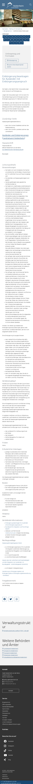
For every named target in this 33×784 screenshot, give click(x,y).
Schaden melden (7, 720)
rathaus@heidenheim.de (11, 679)
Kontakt (11, 690)
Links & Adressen (7, 722)
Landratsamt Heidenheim (11, 648)
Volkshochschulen (10, 533)
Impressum (4, 774)
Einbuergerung (12, 60)
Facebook (11, 741)
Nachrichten (5, 709)
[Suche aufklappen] (30, 4)
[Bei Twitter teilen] (10, 599)
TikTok (10, 750)
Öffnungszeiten (6, 704)
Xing (9, 759)
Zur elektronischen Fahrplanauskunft (12, 149)
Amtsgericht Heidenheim (11, 650)
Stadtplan (5, 715)
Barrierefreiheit (5, 778)
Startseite (5, 29)
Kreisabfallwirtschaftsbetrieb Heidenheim (15, 657)
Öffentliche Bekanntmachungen (11, 724)
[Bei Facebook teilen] (4, 599)
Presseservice (6, 713)
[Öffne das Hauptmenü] (3, 4)
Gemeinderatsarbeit (8, 706)
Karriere (4, 717)
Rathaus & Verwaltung (15, 29)
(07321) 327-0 (8, 681)
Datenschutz (5, 776)
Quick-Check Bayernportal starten (15, 65)
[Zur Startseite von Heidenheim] (15, 4)
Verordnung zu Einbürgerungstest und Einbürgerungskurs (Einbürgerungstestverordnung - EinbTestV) (16, 573)
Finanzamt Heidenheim (10, 653)
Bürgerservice (8, 31)
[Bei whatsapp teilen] (17, 599)
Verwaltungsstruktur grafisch (16, 630)
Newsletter (5, 711)
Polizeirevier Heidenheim (11, 655)
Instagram (11, 746)
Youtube (10, 755)
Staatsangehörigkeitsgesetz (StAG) (12, 543)
